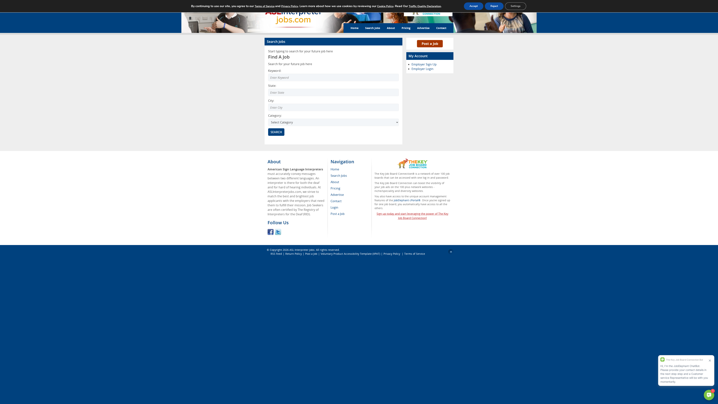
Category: (275, 116)
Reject (494, 6)
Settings (516, 6)
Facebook (271, 232)
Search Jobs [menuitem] (339, 176)
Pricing (406, 28)
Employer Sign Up (424, 64)
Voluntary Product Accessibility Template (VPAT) (350, 253)
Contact (441, 28)
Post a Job (430, 43)
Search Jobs (372, 28)
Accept (474, 6)
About (391, 28)
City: (271, 101)
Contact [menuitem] (336, 201)
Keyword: (274, 71)
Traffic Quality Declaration (425, 6)
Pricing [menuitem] (335, 188)
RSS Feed (276, 253)
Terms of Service (414, 253)
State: (272, 86)
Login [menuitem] (334, 207)
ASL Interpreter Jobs (301, 250)
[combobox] (333, 92)
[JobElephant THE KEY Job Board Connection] (412, 160)
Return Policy (293, 253)
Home (354, 28)
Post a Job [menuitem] (338, 214)
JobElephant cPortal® (407, 200)
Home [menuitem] (335, 169)
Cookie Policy (385, 6)
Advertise (423, 28)
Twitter (278, 232)
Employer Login (422, 69)
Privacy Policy (392, 253)
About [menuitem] (335, 182)
